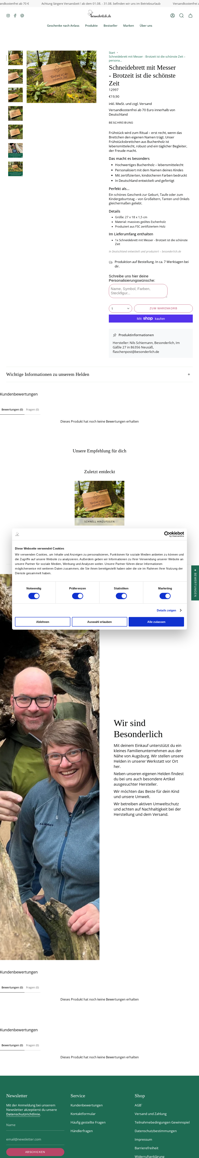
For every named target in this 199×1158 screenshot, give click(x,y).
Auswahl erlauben (99, 621)
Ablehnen (42, 621)
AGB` (138, 1105)
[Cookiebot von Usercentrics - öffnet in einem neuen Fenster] (167, 534)
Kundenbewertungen (87, 1105)
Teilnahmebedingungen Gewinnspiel (162, 1122)
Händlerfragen (82, 1131)
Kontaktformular (83, 1113)
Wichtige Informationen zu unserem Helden (47, 374)
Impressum (143, 1139)
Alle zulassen (156, 621)
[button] (181, 15)
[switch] (77, 596)
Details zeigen (166, 610)
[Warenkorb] (190, 15)
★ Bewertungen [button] (195, 583)
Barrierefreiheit (146, 1148)
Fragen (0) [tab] (32, 409)
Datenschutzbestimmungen (156, 1131)
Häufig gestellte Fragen (88, 1122)
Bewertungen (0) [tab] (12, 409)
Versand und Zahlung (151, 1113)
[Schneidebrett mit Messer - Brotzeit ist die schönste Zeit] (99, 503)
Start (112, 53)
